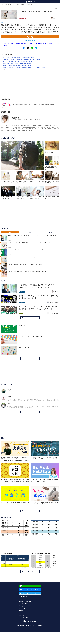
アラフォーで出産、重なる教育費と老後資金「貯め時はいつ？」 (20, 66)
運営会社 (21, 599)
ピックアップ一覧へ (30, 317)
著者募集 (21, 610)
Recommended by (53, 202)
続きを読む (30, 37)
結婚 (2, 22)
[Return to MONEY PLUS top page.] (30, 1)
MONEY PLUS (3, 4)
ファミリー (9, 4)
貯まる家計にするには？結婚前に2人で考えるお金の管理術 (18, 57)
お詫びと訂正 (22, 615)
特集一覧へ (30, 358)
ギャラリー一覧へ (30, 571)
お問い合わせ (22, 608)
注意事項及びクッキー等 (24, 606)
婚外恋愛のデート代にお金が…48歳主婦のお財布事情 (17, 64)
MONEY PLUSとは (23, 596)
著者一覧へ (30, 412)
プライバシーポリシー (24, 603)
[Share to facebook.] (24, 48)
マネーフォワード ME (24, 617)
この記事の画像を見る (29, 40)
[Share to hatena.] (36, 48)
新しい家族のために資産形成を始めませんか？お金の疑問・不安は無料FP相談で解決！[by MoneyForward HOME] (31, 44)
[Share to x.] (28, 48)
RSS (20, 613)
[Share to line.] (32, 48)
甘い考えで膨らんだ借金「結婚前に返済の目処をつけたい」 (19, 62)
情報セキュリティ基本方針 (25, 601)
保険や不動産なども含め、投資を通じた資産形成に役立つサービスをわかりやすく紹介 (26, 68)
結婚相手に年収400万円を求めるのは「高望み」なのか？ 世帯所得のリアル (23, 60)
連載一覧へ (30, 510)
